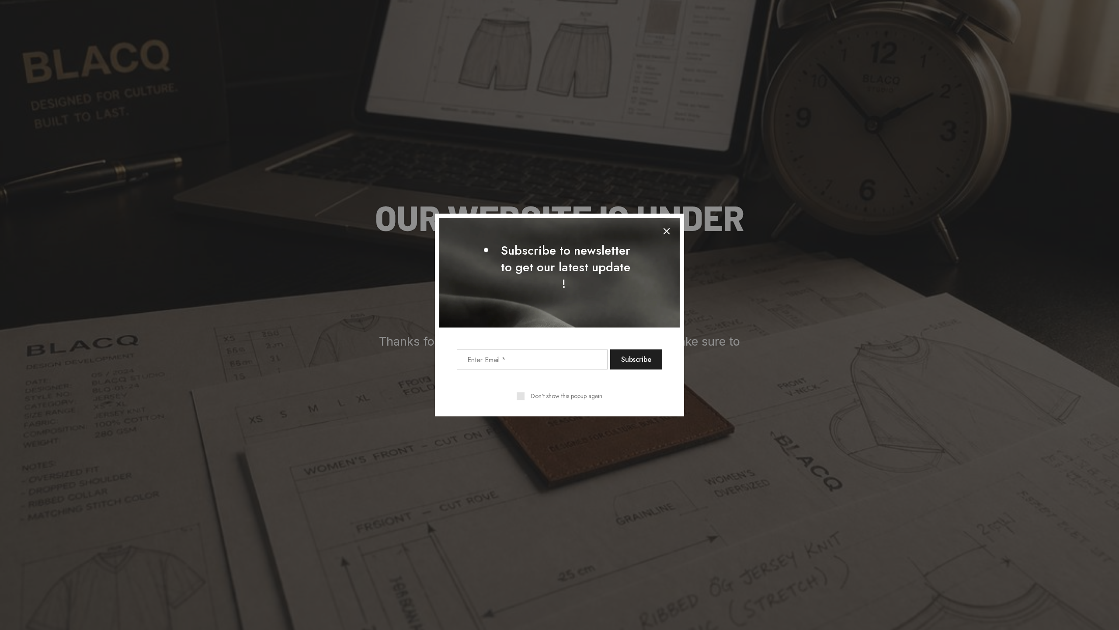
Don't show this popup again (566, 396)
